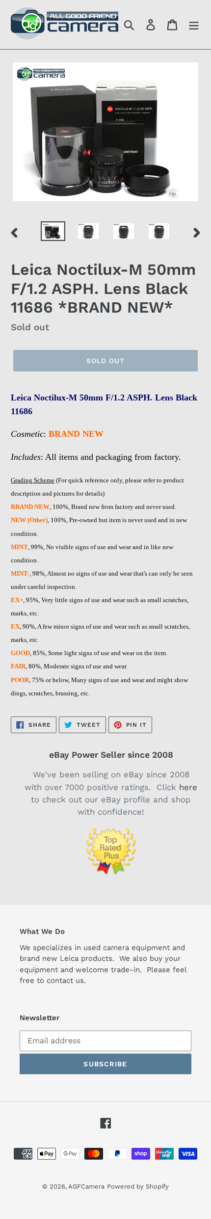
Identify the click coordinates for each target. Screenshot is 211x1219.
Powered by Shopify (138, 1186)
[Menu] (194, 25)
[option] (53, 232)
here (188, 787)
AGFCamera (86, 1186)
